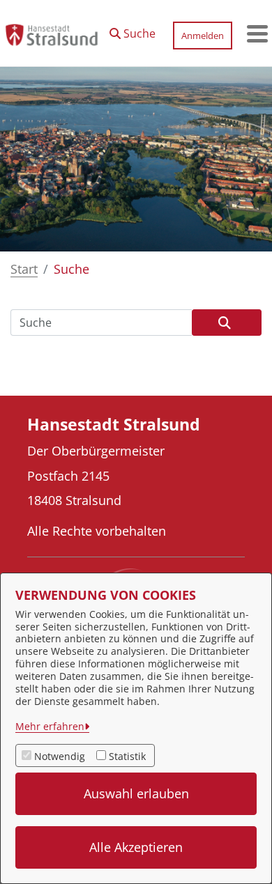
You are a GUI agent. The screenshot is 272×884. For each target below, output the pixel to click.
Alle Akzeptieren (136, 847)
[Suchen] (227, 322)
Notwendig (59, 756)
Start (24, 269)
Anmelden (202, 35)
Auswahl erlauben (136, 793)
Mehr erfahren (49, 726)
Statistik (127, 756)
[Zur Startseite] (51, 33)
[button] (133, 30)
